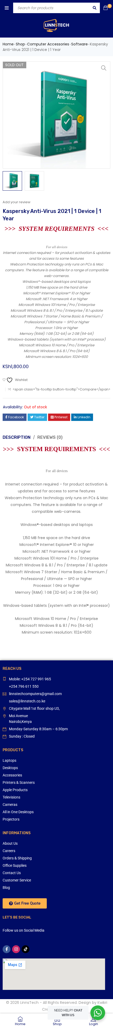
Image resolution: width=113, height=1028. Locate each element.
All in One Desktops (18, 812)
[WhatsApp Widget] (97, 1012)
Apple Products (15, 790)
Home (8, 44)
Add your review (16, 202)
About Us (10, 843)
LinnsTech (29, 1002)
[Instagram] (16, 949)
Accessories (12, 775)
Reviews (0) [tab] (50, 437)
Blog (6, 887)
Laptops (9, 760)
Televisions (11, 797)
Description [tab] (16, 437)
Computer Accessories (48, 44)
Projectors (11, 819)
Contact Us (12, 873)
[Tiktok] (25, 949)
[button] (104, 68)
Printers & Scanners (19, 782)
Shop (20, 44)
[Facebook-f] (7, 949)
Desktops (10, 768)
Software (79, 44)
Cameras (10, 804)
